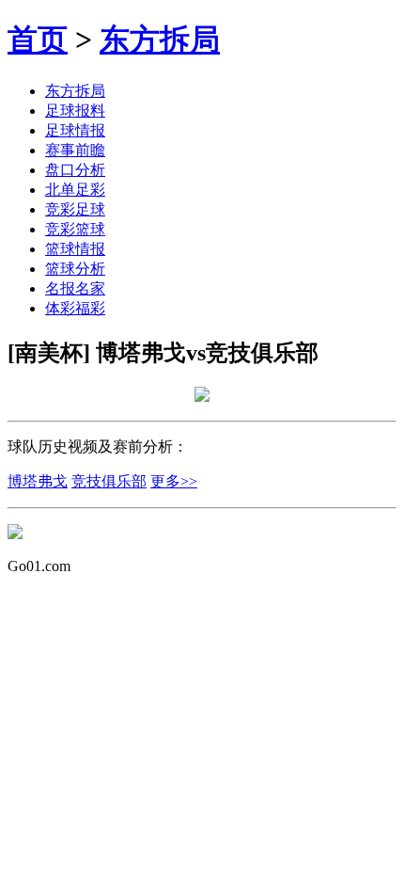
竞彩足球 (75, 209)
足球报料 (75, 111)
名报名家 (75, 288)
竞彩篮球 (75, 229)
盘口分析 (75, 170)
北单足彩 (75, 190)
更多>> (173, 481)
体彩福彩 (75, 308)
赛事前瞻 (75, 150)
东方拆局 (160, 39)
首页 (38, 39)
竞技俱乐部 (109, 481)
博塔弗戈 (38, 481)
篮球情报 (75, 249)
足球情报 (75, 130)
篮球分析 (75, 269)
